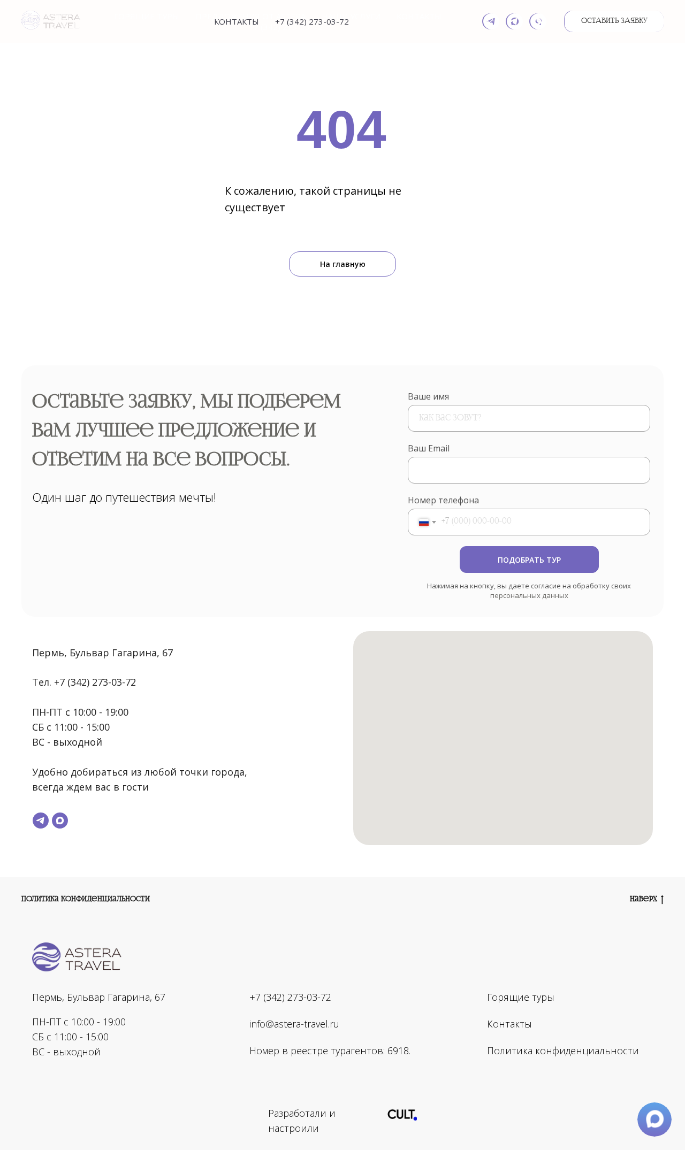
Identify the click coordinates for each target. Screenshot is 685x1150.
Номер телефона (443, 500)
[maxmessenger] (515, 21)
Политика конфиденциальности (85, 899)
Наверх (643, 899)
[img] (402, 1113)
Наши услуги (351, 16)
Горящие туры (146, 16)
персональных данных (529, 595)
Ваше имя (428, 396)
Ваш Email (429, 448)
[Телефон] (538, 21)
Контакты (419, 16)
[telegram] (491, 21)
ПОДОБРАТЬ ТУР (529, 560)
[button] (614, 21)
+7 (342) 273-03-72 (286, 26)
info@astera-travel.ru (294, 1023)
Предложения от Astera (250, 16)
